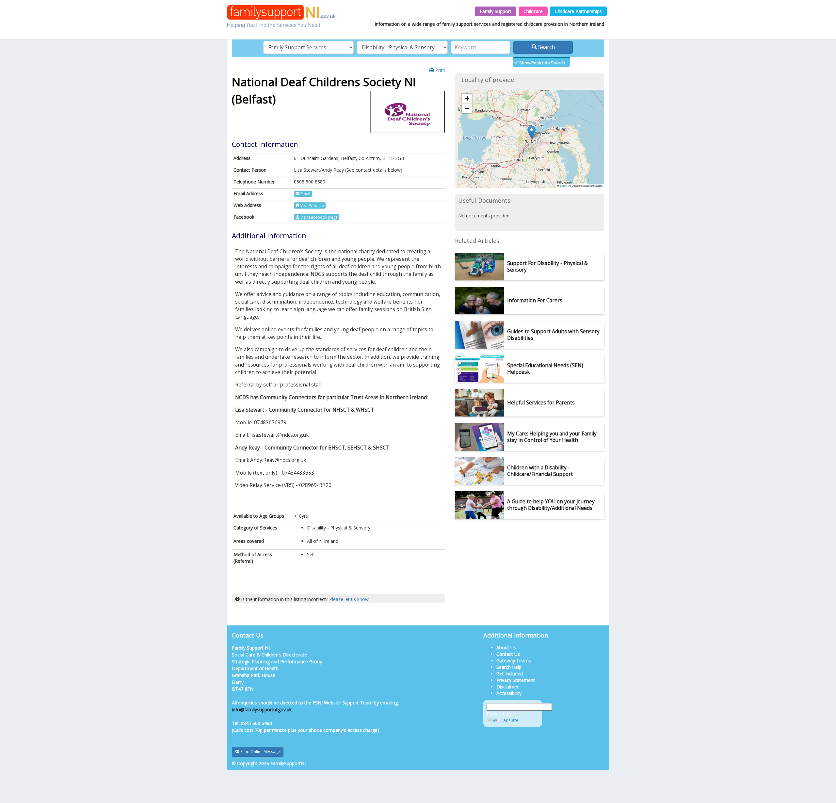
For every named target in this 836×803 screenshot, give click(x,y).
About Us (506, 647)
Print (439, 70)
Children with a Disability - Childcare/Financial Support (540, 471)
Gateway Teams (513, 660)
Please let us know (349, 599)
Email (304, 194)
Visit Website (311, 205)
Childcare (533, 11)
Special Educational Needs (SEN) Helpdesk (545, 368)
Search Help (509, 667)
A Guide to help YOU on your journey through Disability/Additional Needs (551, 505)
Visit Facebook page (318, 217)
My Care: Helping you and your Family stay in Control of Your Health (552, 437)
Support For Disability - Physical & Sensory (547, 266)
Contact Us (508, 654)
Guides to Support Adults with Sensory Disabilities (553, 334)
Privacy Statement (515, 680)
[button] (531, 132)
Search (546, 47)
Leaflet (563, 185)
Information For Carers (534, 300)
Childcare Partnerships (578, 11)
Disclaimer (507, 687)
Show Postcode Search (541, 63)
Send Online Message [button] (259, 751)
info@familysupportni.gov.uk (262, 709)
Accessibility (509, 693)
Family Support (495, 11)
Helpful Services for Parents (541, 402)
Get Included (509, 673)
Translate (509, 720)
